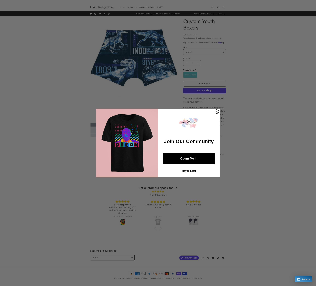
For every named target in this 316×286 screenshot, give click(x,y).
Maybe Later (189, 171)
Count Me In (189, 158)
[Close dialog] (217, 112)
